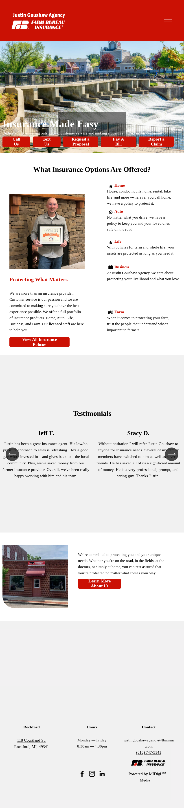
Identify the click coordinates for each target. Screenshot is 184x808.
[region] (92, 454)
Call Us (16, 141)
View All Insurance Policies (39, 342)
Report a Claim (156, 141)
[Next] (171, 454)
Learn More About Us (99, 583)
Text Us (46, 141)
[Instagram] (92, 774)
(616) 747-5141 (148, 752)
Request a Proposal (81, 141)
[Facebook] (82, 774)
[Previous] (12, 454)
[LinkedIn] (102, 774)
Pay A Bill (118, 141)
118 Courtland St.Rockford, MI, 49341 (31, 743)
